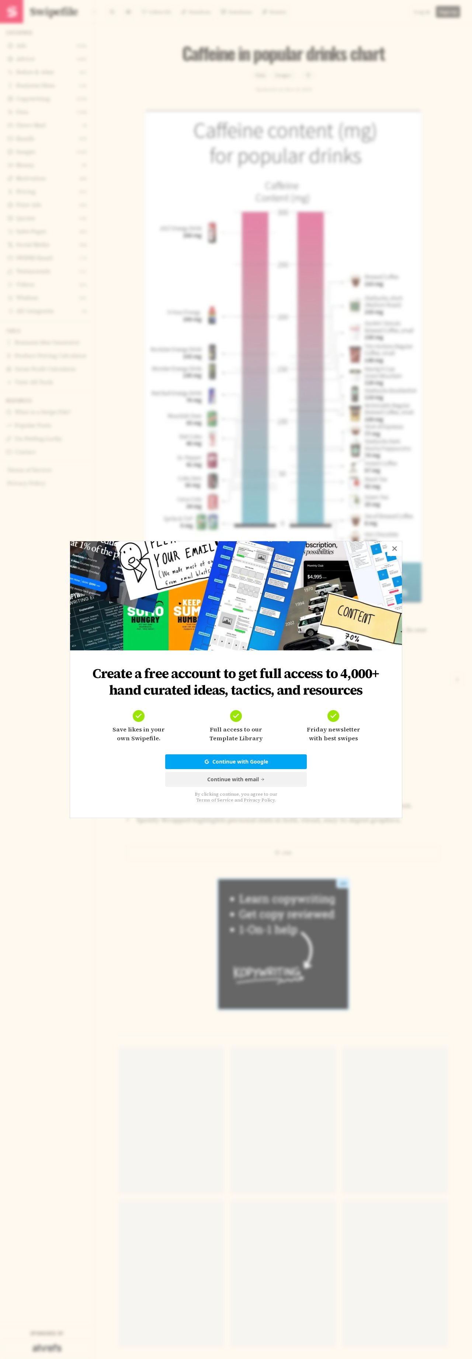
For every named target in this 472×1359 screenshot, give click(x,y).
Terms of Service (214, 800)
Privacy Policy (259, 800)
